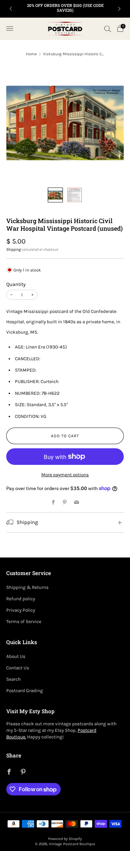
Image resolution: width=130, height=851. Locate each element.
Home (31, 53)
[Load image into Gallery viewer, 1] (55, 195)
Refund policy (20, 598)
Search (13, 679)
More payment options (65, 474)
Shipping (13, 249)
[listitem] (65, 9)
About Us (15, 656)
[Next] (119, 8)
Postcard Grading (24, 690)
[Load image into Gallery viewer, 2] (74, 195)
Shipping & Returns (27, 587)
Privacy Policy (20, 610)
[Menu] (9, 28)
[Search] (107, 28)
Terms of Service (23, 621)
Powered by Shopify (65, 838)
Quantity (16, 284)
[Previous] (11, 8)
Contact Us (17, 667)
